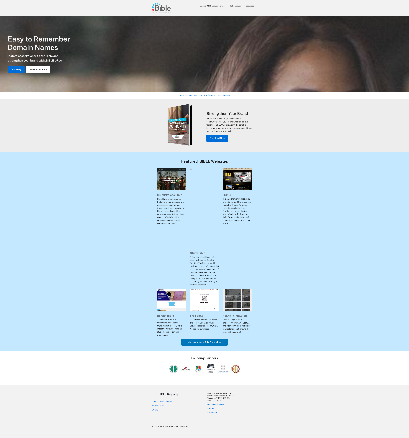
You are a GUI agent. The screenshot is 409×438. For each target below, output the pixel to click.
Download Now (217, 138)
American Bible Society (215, 404)
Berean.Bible (165, 315)
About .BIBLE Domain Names (212, 6)
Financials (210, 408)
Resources (249, 6)
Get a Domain (235, 6)
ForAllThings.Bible (235, 315)
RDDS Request (158, 406)
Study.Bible (197, 253)
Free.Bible (196, 315)
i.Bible (227, 195)
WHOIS (155, 410)
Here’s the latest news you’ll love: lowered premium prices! (204, 95)
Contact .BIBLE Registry (162, 401)
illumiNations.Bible (169, 195)
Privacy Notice (212, 412)
